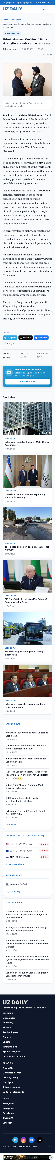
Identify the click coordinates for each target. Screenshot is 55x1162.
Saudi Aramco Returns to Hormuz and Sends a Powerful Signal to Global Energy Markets (27, 943)
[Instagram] (23, 1140)
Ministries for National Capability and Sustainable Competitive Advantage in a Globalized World (26, 914)
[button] (43, 8)
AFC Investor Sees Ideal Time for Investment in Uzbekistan (22, 799)
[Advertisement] (27, 1157)
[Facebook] (32, 1140)
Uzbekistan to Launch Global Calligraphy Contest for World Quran (27, 974)
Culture (7, 1037)
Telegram (11, 337)
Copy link (11, 343)
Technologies (10, 1032)
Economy (8, 1022)
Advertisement (11, 1087)
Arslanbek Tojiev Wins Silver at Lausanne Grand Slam (27, 734)
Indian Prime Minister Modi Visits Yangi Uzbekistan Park (26, 760)
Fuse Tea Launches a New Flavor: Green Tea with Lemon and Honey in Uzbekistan (27, 773)
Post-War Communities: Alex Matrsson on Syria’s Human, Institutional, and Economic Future (27, 959)
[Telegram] (15, 1140)
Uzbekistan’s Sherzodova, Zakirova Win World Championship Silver (26, 747)
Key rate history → (14, 891)
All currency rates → (15, 864)
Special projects (24, 2)
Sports (6, 1041)
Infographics (8, 2)
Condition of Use (12, 1072)
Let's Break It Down (43, 2)
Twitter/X (27, 337)
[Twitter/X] (40, 1140)
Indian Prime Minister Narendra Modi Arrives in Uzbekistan (24, 786)
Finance (7, 1027)
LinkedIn (7, 1122)
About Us (8, 1068)
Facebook (42, 337)
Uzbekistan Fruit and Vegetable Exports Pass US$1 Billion (26, 812)
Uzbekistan (16, 19)
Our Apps (8, 1082)
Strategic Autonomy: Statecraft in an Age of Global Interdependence (26, 929)
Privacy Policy (10, 1077)
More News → (12, 824)
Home (5, 19)
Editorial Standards (13, 1092)
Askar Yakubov (10, 49)
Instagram (8, 1108)
